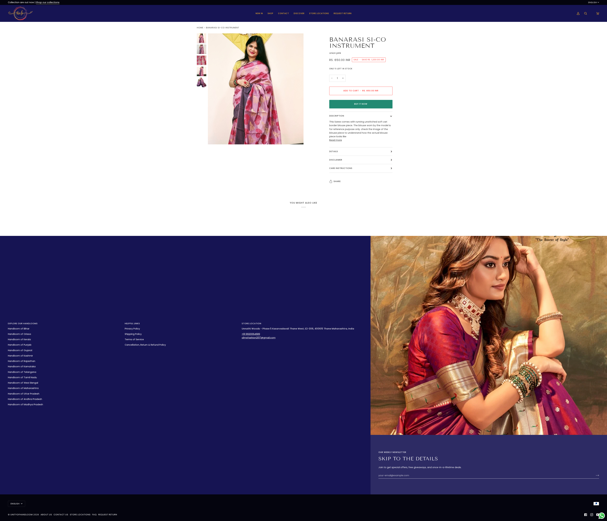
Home (200, 27)
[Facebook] (585, 514)
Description (336, 115)
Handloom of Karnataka (22, 366)
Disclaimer (335, 159)
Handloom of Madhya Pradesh (25, 404)
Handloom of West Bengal (23, 382)
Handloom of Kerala (19, 339)
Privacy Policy (132, 328)
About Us (46, 514)
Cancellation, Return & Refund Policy (145, 344)
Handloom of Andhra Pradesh (25, 399)
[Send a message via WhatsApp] (601, 515)
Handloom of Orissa (19, 334)
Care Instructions (340, 168)
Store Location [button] (251, 323)
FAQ (94, 514)
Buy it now (360, 104)
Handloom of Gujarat (20, 350)
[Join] (595, 475)
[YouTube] (597, 514)
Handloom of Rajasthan (21, 361)
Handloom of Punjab (19, 344)
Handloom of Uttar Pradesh (23, 393)
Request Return (107, 514)
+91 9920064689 (251, 334)
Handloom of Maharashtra (23, 388)
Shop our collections (47, 2)
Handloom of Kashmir (20, 355)
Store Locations (80, 514)
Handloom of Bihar (18, 328)
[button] (270, 13)
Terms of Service (134, 339)
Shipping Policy (133, 334)
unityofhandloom (21, 514)
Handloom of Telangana (22, 372)
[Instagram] (591, 514)
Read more (335, 140)
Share (337, 181)
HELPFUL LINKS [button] (132, 323)
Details (333, 151)
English (592, 2)
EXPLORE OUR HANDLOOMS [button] (23, 323)
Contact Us (61, 514)
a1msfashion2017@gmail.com (259, 337)
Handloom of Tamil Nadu (22, 377)
